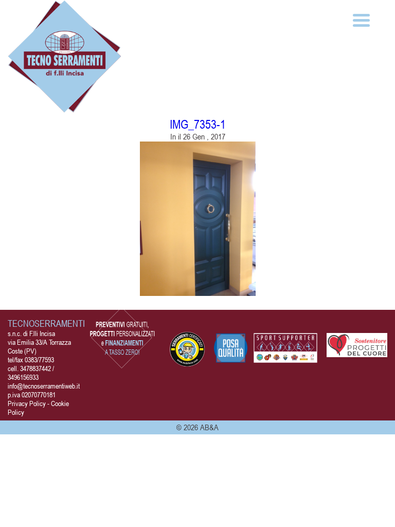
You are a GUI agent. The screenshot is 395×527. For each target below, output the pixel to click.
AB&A (209, 427)
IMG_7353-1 (198, 124)
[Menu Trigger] (361, 19)
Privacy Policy (27, 403)
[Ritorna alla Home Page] (64, 107)
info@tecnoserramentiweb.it (44, 385)
